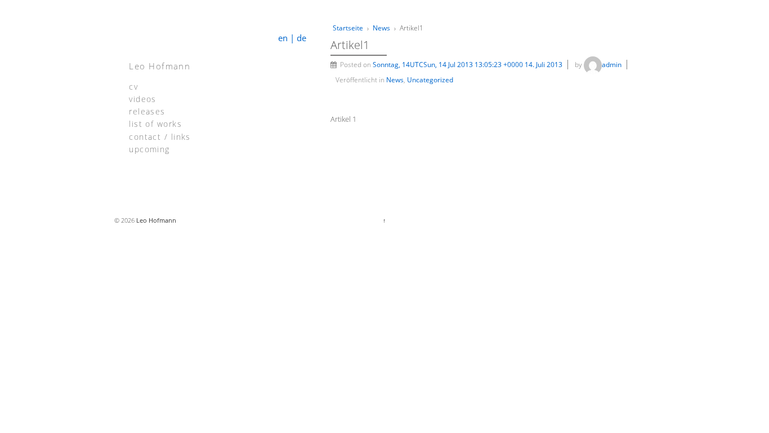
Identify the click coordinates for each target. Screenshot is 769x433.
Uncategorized (430, 80)
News (381, 28)
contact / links (160, 136)
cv (133, 86)
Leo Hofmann (159, 66)
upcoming (149, 148)
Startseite (348, 28)
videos (143, 98)
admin (612, 64)
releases (147, 111)
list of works (155, 123)
